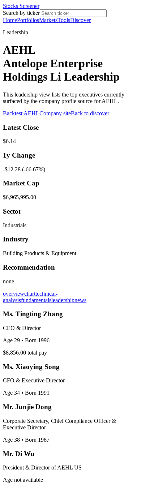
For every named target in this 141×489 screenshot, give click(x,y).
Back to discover (90, 113)
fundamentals (36, 300)
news (80, 300)
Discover (80, 20)
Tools (63, 20)
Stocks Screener (21, 6)
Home (10, 20)
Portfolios (28, 20)
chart (29, 294)
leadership (62, 300)
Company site (55, 113)
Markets (48, 20)
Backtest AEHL (21, 113)
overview (13, 294)
